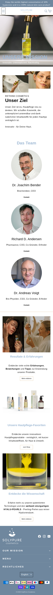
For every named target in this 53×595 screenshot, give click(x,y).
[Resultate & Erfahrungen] (26, 334)
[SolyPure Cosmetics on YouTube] (49, 536)
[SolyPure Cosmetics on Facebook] (39, 536)
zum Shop (26, 447)
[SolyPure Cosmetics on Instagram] (44, 536)
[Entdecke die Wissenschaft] (26, 471)
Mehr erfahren (27, 378)
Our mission (13, 550)
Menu (7, 558)
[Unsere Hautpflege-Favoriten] (26, 403)
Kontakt (26, 197)
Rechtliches (13, 566)
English (24, 575)
